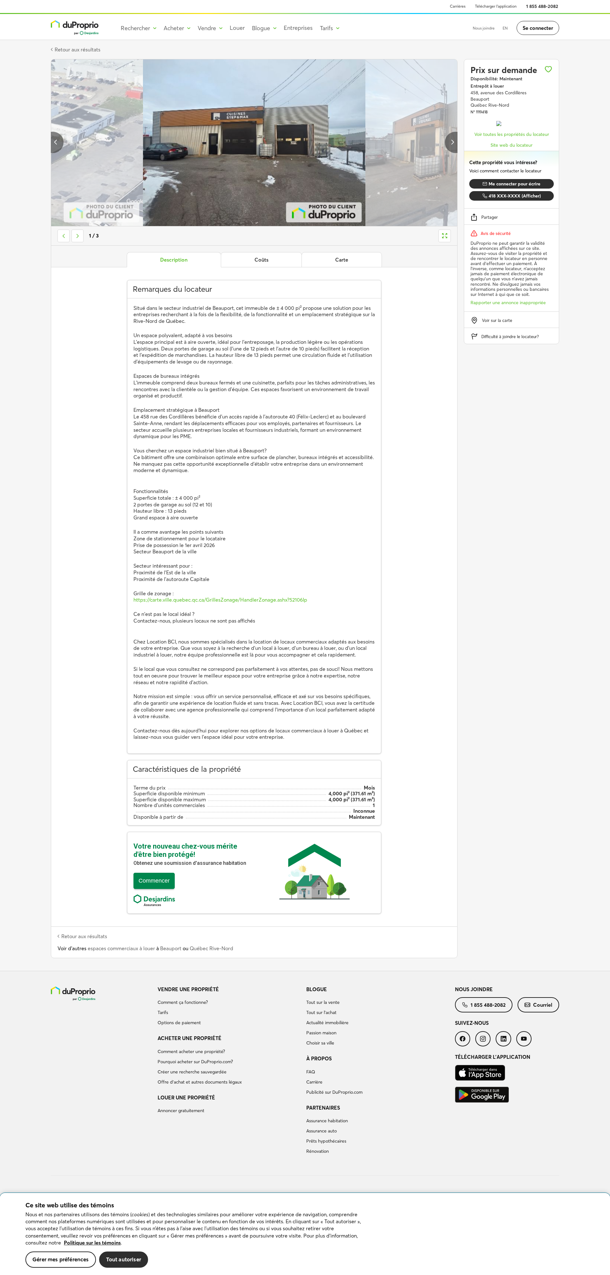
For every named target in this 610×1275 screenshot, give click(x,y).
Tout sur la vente (323, 1002)
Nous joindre (484, 28)
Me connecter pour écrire (514, 184)
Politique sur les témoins (92, 1242)
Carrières (457, 6)
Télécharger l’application (496, 6)
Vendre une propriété (188, 989)
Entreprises (298, 27)
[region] (305, 1234)
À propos (319, 1058)
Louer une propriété (186, 1097)
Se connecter (538, 28)
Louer (237, 27)
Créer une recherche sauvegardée (192, 1072)
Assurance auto (321, 1131)
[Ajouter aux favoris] (548, 69)
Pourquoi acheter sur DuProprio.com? (195, 1062)
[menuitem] (229, 1007)
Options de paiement (179, 1022)
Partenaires (323, 1108)
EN (505, 28)
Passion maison (321, 1033)
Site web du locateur (511, 145)
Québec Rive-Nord (211, 948)
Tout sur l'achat (321, 1012)
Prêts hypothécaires (326, 1141)
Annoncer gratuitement (181, 1110)
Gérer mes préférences (60, 1259)
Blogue (316, 989)
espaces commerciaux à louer (121, 948)
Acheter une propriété (189, 1038)
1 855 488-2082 (542, 6)
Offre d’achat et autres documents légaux (200, 1082)
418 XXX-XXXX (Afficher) (515, 196)
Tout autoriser (123, 1259)
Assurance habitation (327, 1121)
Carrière (314, 1082)
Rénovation (317, 1151)
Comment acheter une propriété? (191, 1051)
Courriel (542, 1005)
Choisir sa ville (320, 1043)
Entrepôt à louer (487, 86)
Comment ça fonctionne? (183, 1002)
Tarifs (163, 1012)
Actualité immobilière (327, 1022)
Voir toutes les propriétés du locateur (511, 134)
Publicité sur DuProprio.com (334, 1092)
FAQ (310, 1072)
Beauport (170, 948)
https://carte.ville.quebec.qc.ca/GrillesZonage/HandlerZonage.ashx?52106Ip (220, 600)
